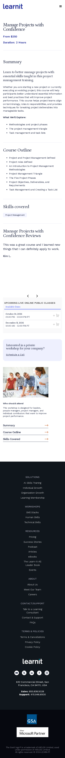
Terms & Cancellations (32, 637)
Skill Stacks (32, 512)
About (32, 578)
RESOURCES (32, 531)
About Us (32, 584)
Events (32, 569)
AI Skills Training (32, 482)
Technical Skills (32, 522)
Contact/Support (32, 603)
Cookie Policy (32, 646)
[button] (60, 6)
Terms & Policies (32, 631)
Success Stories (33, 541)
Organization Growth (32, 492)
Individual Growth (32, 487)
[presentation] (28, 296)
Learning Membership (33, 497)
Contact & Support (32, 617)
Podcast (32, 546)
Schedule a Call (15, 354)
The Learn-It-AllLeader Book (32, 563)
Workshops (32, 506)
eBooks (32, 556)
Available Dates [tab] (12, 307)
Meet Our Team (32, 589)
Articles (32, 551)
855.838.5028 (36, 691)
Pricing (32, 536)
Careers (32, 594)
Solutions (32, 477)
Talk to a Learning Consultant (32, 611)
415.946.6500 (38, 694)
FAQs (33, 622)
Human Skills (32, 517)
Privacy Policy (32, 642)
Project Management (14, 215)
